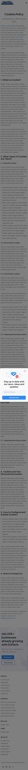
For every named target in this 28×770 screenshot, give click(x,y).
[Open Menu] (26, 3)
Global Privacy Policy (7, 28)
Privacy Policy (18, 37)
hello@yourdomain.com (8, 618)
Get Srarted (8, 657)
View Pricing (8, 663)
